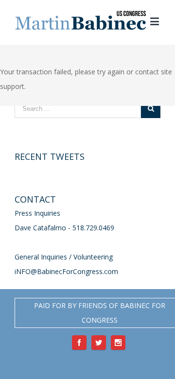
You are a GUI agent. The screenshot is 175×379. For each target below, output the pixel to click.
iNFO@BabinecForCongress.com (66, 271)
